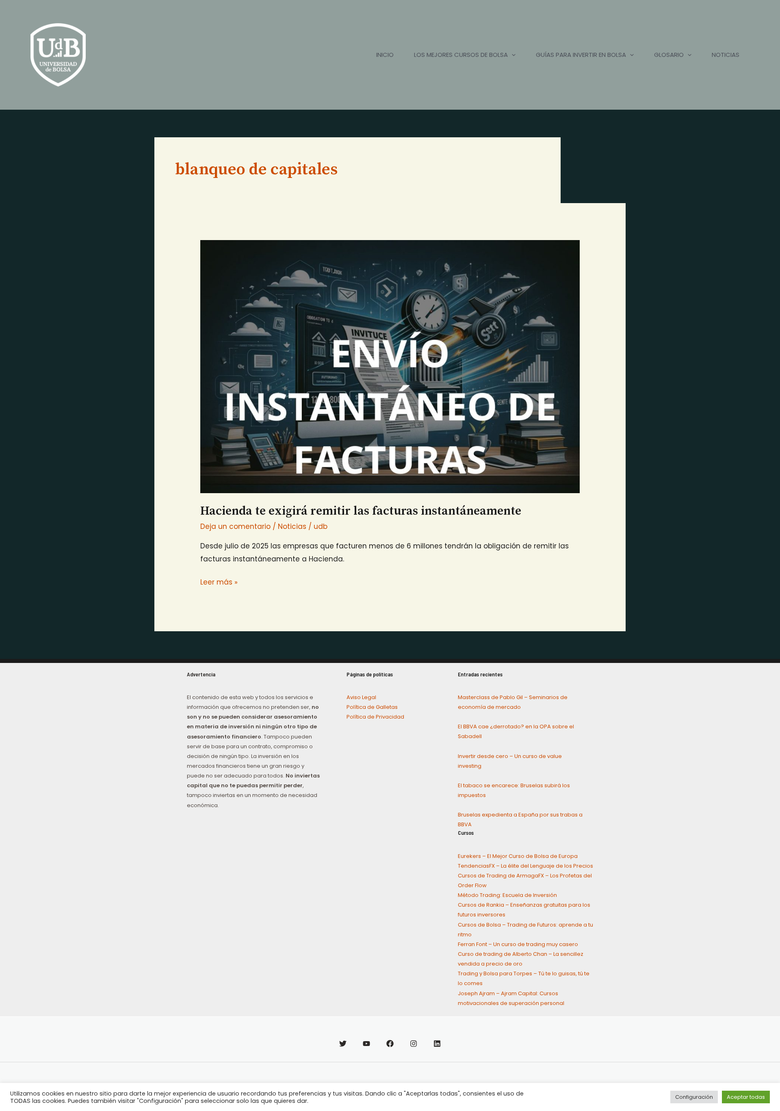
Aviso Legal (361, 697)
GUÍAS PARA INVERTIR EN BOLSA (581, 54)
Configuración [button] (694, 1097)
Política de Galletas (372, 707)
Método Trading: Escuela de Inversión (507, 895)
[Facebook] (390, 1043)
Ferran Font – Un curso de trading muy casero (518, 944)
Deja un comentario (235, 526)
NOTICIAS (725, 54)
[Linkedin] (437, 1043)
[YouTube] (366, 1043)
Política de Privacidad (375, 717)
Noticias (292, 526)
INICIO (385, 54)
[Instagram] (413, 1043)
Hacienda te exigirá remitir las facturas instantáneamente (360, 511)
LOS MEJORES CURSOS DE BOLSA (461, 54)
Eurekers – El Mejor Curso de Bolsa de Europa (518, 856)
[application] (512, 55)
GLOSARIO (669, 54)
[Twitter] (343, 1043)
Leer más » (219, 581)
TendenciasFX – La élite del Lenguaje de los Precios (525, 866)
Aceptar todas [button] (746, 1097)
